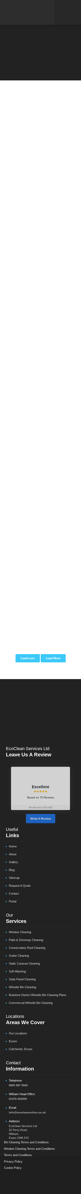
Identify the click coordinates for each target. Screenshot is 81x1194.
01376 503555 (18, 1098)
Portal (12, 901)
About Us (29, 242)
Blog (12, 870)
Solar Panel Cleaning (22, 979)
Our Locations (18, 1033)
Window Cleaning (20, 932)
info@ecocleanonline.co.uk (27, 1112)
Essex (13, 1041)
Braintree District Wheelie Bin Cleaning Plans (37, 995)
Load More (53, 658)
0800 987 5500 (18, 1085)
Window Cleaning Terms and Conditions (29, 1148)
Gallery (13, 862)
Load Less (28, 658)
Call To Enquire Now (41, 373)
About (12, 854)
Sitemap (14, 877)
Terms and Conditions (18, 1155)
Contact (14, 893)
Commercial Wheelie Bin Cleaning (30, 1002)
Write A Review (40, 818)
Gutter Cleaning (19, 955)
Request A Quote (20, 885)
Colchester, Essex (20, 1049)
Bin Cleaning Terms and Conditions (26, 1142)
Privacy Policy (13, 1161)
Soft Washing (17, 971)
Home (32, 46)
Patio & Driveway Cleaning (26, 940)
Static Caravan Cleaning (24, 963)
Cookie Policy (13, 1167)
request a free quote (36, 363)
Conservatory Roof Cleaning (27, 947)
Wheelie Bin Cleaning (22, 987)
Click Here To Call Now (40, 55)
